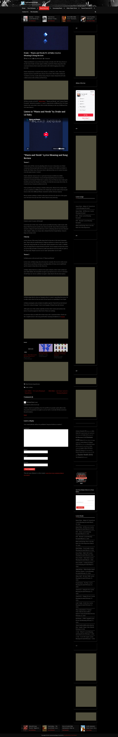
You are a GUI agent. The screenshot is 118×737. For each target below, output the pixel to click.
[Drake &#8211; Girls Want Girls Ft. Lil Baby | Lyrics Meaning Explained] (61, 348)
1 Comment (47, 58)
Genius (63, 316)
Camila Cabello (85, 433)
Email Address (79, 502)
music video (85, 448)
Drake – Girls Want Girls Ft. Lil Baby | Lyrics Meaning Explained (60, 354)
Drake (27, 387)
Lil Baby (31, 387)
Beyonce (89, 431)
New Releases (32, 8)
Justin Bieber (85, 442)
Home (23, 8)
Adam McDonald (38, 58)
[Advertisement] (46, 90)
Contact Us (25, 11)
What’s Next (42, 101)
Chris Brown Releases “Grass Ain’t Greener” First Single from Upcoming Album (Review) (53, 18)
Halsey (82, 440)
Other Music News (72, 8)
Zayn (85, 457)
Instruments (65, 730)
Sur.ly (84, 481)
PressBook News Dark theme (70, 735)
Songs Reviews (36, 384)
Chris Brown (79, 435)
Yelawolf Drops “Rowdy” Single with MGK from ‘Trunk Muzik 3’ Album (34, 727)
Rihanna (83, 450)
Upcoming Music (57, 8)
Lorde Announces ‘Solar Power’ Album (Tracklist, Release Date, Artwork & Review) (91, 727)
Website (26, 462)
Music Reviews (44, 8)
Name (26, 449)
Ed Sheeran (81, 437)
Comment (27, 428)
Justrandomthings (31, 2)
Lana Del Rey (87, 446)
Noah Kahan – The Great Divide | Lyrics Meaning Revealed (53, 727)
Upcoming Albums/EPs (89, 730)
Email (26, 456)
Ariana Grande (81, 431)
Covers (69, 20)
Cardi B (91, 433)
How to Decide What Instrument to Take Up (68, 727)
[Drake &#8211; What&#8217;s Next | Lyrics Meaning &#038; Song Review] (31, 349)
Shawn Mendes (88, 452)
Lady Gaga (80, 446)
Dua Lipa (90, 435)
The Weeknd (80, 457)
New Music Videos (91, 20)
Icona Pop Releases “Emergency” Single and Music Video (92, 18)
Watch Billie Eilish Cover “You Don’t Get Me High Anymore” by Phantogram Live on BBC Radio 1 (72, 18)
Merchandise (34, 11)
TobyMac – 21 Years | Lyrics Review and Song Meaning (34, 18)
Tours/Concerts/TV (86, 8)
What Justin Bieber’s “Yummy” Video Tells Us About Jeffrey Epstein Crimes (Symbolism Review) (85, 611)
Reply (25, 415)
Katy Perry (84, 444)
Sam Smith (89, 450)
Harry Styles (88, 440)
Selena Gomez (80, 452)
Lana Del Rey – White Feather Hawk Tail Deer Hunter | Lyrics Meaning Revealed (85, 571)
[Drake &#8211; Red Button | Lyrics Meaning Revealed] (46, 348)
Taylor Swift (85, 454)
